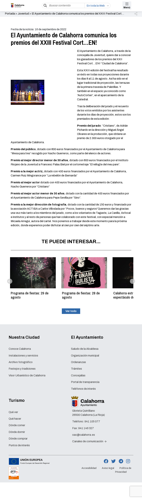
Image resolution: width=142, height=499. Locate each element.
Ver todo (71, 311)
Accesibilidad (89, 468)
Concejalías (78, 375)
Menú (126, 7)
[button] (136, 14)
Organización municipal (85, 355)
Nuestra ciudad (24, 337)
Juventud (23, 13)
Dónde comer (17, 425)
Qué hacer (15, 418)
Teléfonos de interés (83, 388)
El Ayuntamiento (87, 337)
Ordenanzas (78, 362)
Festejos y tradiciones (22, 368)
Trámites (76, 368)
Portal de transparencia (85, 382)
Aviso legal (108, 468)
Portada (10, 13)
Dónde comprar (18, 438)
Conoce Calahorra (20, 348)
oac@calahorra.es (83, 434)
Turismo (17, 400)
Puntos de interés (19, 445)
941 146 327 (86, 428)
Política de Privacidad (123, 470)
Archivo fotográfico (21, 362)
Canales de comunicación (88, 441)
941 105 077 (92, 421)
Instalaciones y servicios (23, 355)
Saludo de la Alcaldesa (84, 348)
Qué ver (13, 412)
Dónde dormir (17, 432)
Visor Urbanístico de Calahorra (27, 375)
